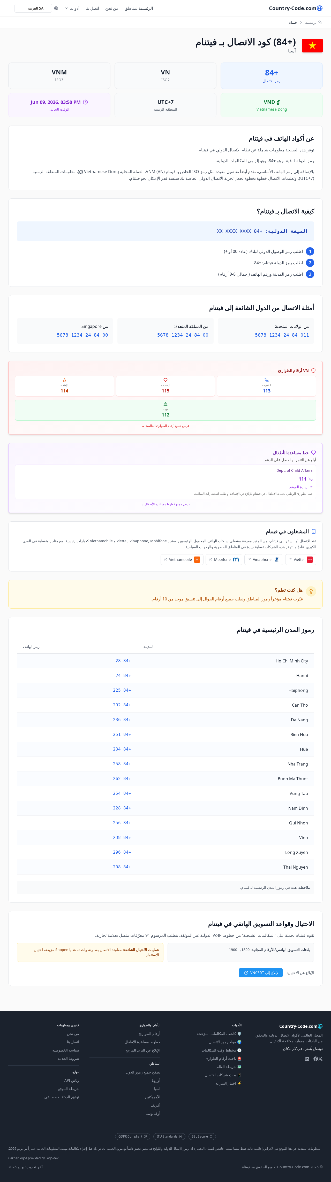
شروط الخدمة (68, 1058)
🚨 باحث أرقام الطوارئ (224, 1058)
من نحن (111, 8)
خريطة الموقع (68, 1088)
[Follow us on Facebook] (315, 1058)
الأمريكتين (152, 1096)
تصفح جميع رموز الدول (143, 1072)
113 (266, 391)
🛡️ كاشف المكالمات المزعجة (219, 1033)
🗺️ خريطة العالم (229, 1066)
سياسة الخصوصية (65, 1050)
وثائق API (71, 1080)
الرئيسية (146, 8)
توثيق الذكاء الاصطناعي (61, 1096)
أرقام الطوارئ (149, 1033)
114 (64, 391)
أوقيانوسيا (153, 1113)
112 (165, 415)
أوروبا (156, 1080)
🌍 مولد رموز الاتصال (225, 1041)
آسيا (157, 1088)
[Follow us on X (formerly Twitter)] (320, 1058)
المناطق (132, 8)
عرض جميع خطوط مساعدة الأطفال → (166, 504)
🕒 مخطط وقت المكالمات (221, 1050)
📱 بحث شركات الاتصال (223, 1074)
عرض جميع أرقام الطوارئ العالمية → (166, 426)
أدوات (74, 8)
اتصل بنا (92, 8)
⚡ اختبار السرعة (228, 1083)
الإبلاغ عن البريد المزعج (142, 1050)
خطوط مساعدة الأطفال (142, 1041)
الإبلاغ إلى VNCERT (265, 972)
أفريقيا (155, 1105)
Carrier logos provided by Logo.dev (33, 1158)
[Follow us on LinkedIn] (307, 1058)
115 (165, 391)
